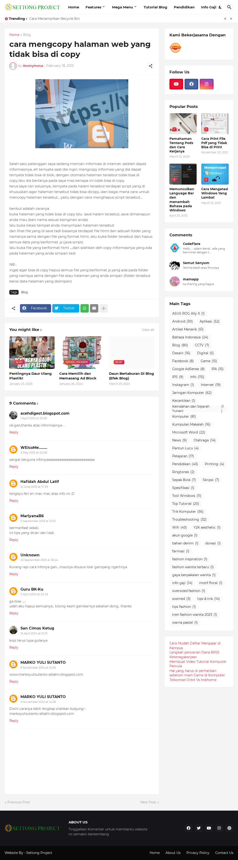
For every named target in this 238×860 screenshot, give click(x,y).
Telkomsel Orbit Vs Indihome (192, 680)
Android (182, 321)
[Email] (94, 308)
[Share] (150, 66)
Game (209, 361)
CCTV (202, 345)
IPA (218, 369)
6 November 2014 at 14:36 (38, 667)
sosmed (181, 599)
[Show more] (103, 308)
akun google (185, 535)
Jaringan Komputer (192, 393)
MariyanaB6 (32, 516)
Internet (211, 385)
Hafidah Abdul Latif (39, 481)
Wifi (179, 527)
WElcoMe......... (33, 447)
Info (197, 377)
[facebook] (191, 84)
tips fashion (184, 607)
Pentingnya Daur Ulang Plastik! (30, 375)
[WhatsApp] (84, 308)
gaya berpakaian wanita (194, 575)
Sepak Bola (184, 480)
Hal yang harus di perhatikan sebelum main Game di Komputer (197, 673)
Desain (181, 353)
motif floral (210, 583)
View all (148, 329)
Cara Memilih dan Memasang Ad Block (77, 375)
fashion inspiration (189, 559)
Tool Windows (186, 496)
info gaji (182, 583)
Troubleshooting (189, 519)
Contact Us (224, 853)
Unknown (30, 555)
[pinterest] (229, 828)
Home (73, 7)
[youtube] (176, 84)
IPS (177, 377)
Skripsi (211, 480)
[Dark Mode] (220, 7)
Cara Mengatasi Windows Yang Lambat (214, 193)
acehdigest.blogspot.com (44, 413)
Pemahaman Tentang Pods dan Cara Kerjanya (181, 145)
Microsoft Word (188, 432)
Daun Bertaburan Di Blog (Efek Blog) (131, 375)
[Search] (229, 7)
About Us (173, 853)
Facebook (183, 361)
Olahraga (205, 440)
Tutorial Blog (155, 7)
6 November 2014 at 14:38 (38, 702)
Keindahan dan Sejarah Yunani (198, 409)
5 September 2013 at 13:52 (38, 521)
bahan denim (185, 543)
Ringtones (183, 472)
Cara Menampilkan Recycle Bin (54, 19)
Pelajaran (183, 456)
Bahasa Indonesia (190, 337)
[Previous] (225, 18)
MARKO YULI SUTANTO (43, 662)
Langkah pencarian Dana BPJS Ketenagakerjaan (194, 654)
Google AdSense (188, 369)
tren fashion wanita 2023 (194, 614)
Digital (205, 353)
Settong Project (39, 853)
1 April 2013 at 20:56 (33, 418)
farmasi (180, 551)
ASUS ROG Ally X (188, 313)
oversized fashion (188, 591)
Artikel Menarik (188, 329)
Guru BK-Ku (31, 589)
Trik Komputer (188, 511)
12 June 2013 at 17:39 (34, 486)
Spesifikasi (183, 488)
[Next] (231, 18)
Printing (214, 464)
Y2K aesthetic (207, 527)
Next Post (148, 802)
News (179, 440)
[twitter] (199, 828)
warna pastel (185, 622)
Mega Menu (122, 7)
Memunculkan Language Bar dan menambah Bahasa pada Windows (181, 199)
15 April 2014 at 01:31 (33, 633)
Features (93, 7)
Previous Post (18, 802)
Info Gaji (208, 7)
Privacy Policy (197, 853)
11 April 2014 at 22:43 (34, 594)
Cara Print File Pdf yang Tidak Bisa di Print (214, 143)
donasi (213, 543)
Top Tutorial (185, 504)
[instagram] (206, 84)
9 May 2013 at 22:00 (33, 452)
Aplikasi (210, 321)
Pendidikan (184, 7)
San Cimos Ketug (37, 628)
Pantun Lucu (185, 448)
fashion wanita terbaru (193, 567)
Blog (27, 35)
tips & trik (208, 599)
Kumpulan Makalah (191, 424)
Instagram (183, 385)
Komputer (184, 416)
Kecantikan (183, 401)
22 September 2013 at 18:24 (39, 560)
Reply (13, 432)
